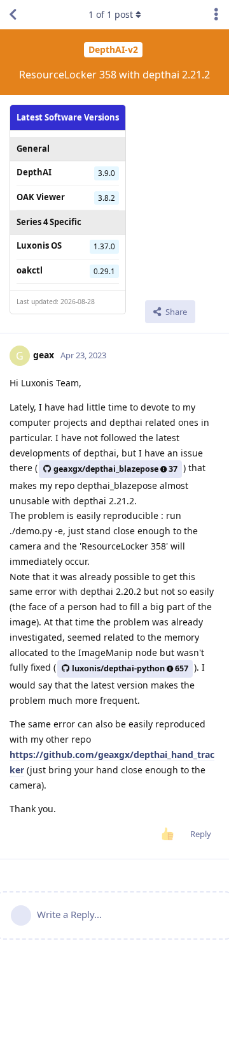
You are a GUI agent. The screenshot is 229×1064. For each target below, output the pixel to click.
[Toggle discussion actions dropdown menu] (216, 14)
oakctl (30, 270)
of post (110, 14)
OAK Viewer (41, 197)
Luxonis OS (39, 245)
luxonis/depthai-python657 (130, 668)
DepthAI (34, 172)
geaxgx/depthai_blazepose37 (115, 468)
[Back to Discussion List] (12, 14)
